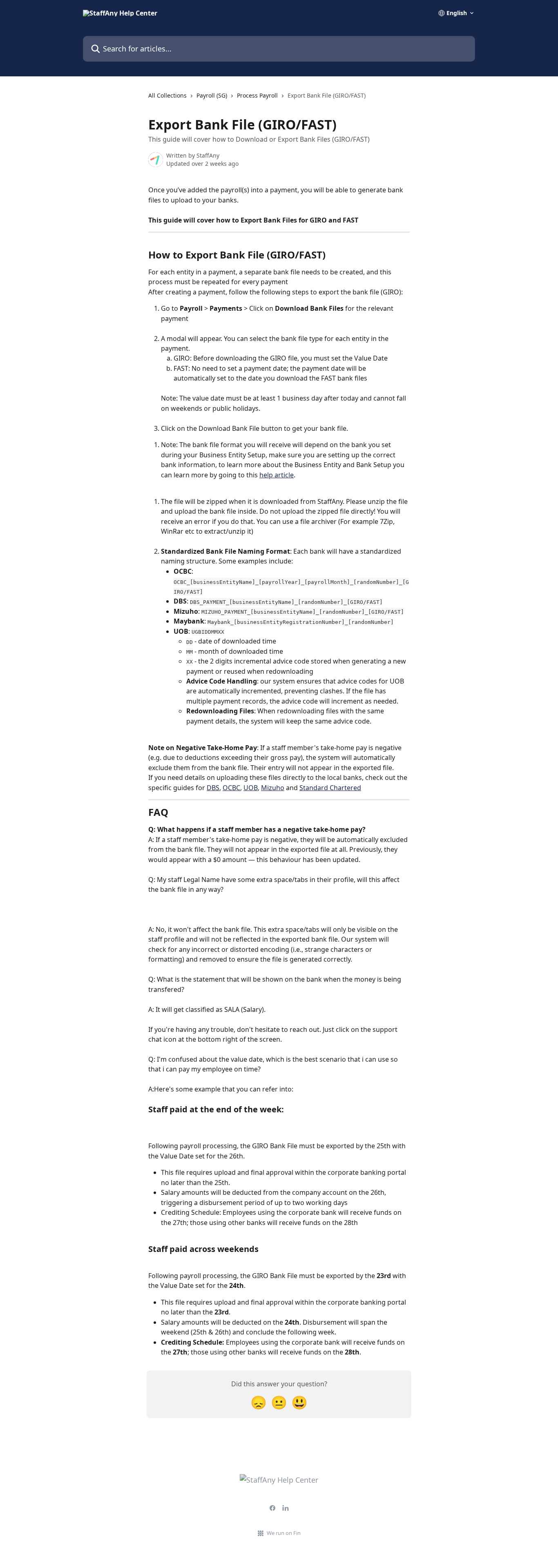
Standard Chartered (330, 787)
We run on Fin (284, 1533)
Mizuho (272, 787)
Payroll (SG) (211, 95)
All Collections (167, 95)
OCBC (231, 787)
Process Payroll (257, 95)
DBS (213, 787)
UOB (250, 787)
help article (276, 474)
